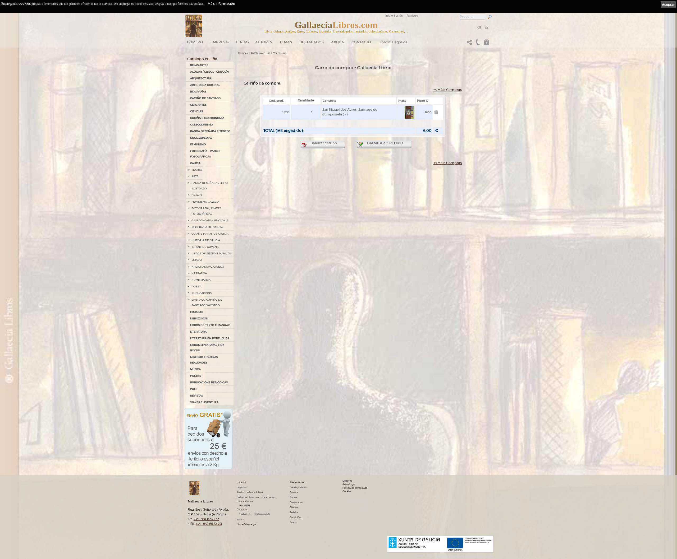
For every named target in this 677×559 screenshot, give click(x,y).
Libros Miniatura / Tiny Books (207, 347)
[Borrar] (436, 113)
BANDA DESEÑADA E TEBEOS (210, 131)
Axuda (337, 42)
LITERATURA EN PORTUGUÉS (209, 338)
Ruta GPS (244, 505)
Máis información (221, 4)
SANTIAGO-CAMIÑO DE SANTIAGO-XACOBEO (206, 302)
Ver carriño (279, 53)
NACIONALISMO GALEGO (207, 266)
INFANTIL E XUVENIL (205, 247)
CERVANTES (198, 104)
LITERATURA (198, 331)
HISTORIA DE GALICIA (205, 240)
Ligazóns (347, 480)
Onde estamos (245, 501)
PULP (193, 389)
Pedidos (294, 512)
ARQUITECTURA (201, 78)
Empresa (219, 42)
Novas (240, 519)
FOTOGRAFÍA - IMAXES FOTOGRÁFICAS (205, 153)
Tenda (241, 42)
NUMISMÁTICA (201, 280)
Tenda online (297, 482)
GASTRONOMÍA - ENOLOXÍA (209, 220)
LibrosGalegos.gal (393, 42)
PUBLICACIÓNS (201, 293)
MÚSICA (196, 260)
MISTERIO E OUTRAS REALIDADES (204, 359)
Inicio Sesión (394, 15)
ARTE (195, 176)
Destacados (296, 502)
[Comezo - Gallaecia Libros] (193, 26)
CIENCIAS (196, 111)
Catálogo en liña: (202, 59)
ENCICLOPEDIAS (201, 137)
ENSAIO (196, 195)
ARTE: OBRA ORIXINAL (205, 85)
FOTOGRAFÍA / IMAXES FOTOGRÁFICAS (206, 211)
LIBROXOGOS (199, 318)
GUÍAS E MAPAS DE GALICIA (209, 233)
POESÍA (196, 286)
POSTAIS (195, 376)
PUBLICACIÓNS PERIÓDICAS (209, 382)
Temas (286, 42)
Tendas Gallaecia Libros (250, 492)
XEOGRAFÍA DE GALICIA (207, 227)
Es (486, 27)
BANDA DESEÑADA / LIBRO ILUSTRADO (209, 185)
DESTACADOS (311, 42)
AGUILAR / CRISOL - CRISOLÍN (209, 71)
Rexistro (412, 15)
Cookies (346, 491)
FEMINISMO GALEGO (205, 201)
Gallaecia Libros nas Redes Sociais (256, 497)
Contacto (361, 42)
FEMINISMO (198, 144)
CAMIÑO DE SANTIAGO (205, 98)
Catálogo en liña (260, 53)
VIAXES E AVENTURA (204, 402)
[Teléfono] (477, 44)
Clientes (294, 507)
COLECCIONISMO (201, 124)
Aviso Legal (348, 484)
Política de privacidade (354, 488)
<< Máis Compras (447, 89)
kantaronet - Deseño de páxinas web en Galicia (464, 555)
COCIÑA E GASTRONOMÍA (207, 118)
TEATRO (196, 169)
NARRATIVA (199, 273)
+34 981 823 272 (206, 519)
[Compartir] (469, 44)
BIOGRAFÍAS (198, 91)
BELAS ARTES (199, 65)
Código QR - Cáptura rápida (254, 514)
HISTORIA (196, 312)
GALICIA (195, 163)
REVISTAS (196, 395)
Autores (263, 42)
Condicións (296, 517)
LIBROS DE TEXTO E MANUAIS (211, 253)
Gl (479, 27)
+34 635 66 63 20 (209, 524)
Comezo (195, 42)
